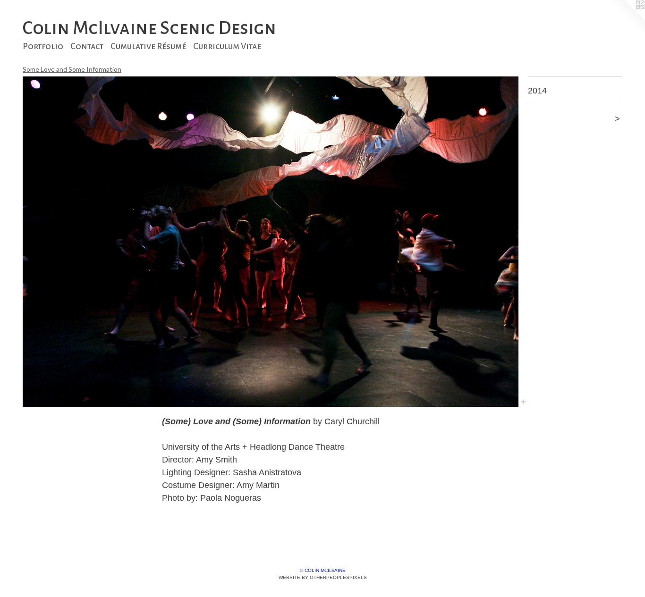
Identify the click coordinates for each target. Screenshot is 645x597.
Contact (86, 46)
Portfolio (43, 46)
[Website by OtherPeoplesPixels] (626, 19)
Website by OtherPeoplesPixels (323, 577)
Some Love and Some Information (72, 69)
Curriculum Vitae (227, 46)
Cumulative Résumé (148, 46)
